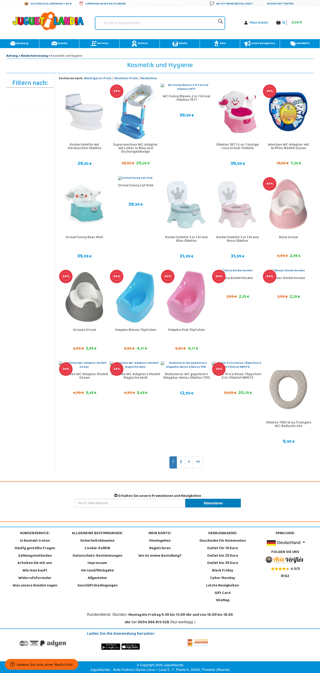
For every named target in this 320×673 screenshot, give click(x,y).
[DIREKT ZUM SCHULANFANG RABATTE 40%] (288, 204)
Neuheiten (149, 78)
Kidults (182, 43)
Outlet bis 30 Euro (222, 563)
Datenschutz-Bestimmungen (97, 556)
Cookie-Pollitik (97, 548)
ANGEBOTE (302, 43)
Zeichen (142, 43)
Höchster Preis (126, 78)
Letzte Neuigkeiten (262, 43)
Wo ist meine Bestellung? (160, 556)
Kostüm (62, 43)
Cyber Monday (222, 578)
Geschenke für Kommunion (222, 541)
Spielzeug (22, 43)
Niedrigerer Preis (98, 78)
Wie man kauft (34, 571)
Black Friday (222, 571)
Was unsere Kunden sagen (35, 586)
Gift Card (223, 593)
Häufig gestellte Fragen (35, 548)
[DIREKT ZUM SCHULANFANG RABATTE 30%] (135, 112)
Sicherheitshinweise (97, 541)
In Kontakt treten (35, 541)
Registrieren (160, 548)
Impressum (97, 563)
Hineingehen (160, 541)
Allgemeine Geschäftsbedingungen (97, 582)
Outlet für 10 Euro (222, 548)
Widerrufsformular (35, 578)
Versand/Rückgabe (97, 571)
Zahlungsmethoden (35, 556)
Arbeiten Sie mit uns (35, 563)
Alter (222, 43)
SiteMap (223, 600)
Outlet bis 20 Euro (222, 556)
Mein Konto (259, 23)
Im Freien (102, 43)
